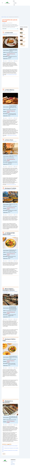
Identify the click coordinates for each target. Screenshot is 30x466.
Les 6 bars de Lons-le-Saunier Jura (11, 184)
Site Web (16, 118)
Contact (12, 462)
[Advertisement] (15, 11)
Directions (11, 118)
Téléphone (5, 118)
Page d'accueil (13, 464)
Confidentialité (13, 463)
